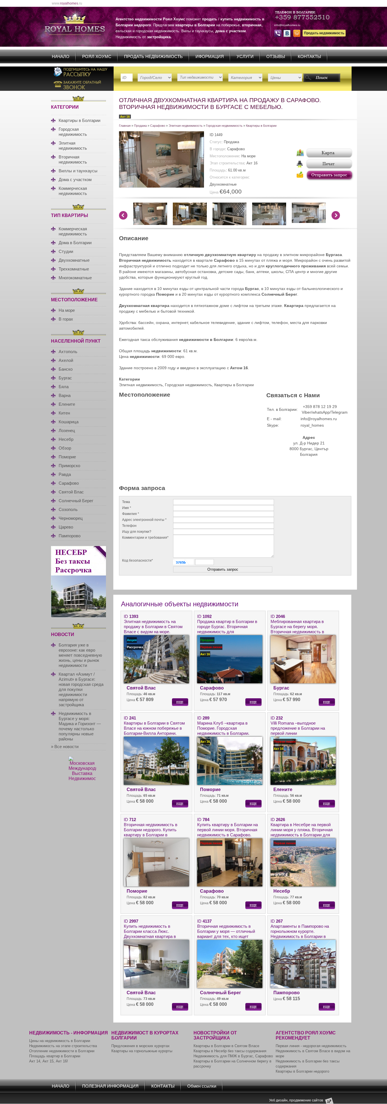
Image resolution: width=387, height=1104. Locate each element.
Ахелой (66, 360)
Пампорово (69, 535)
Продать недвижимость (324, 33)
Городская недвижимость (73, 132)
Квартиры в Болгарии (79, 120)
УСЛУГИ (245, 56)
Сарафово (69, 483)
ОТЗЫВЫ (275, 56)
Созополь (68, 509)
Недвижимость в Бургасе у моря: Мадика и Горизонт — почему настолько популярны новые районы (80, 726)
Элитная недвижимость (73, 146)
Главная (125, 125)
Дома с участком (75, 179)
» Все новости (64, 746)
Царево (66, 527)
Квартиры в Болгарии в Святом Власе (226, 1046)
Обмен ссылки (201, 1086)
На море (67, 310)
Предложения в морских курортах (140, 1046)
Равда (65, 474)
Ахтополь (68, 351)
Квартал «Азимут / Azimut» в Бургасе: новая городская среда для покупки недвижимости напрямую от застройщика (81, 689)
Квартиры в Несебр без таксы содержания (230, 1051)
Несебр (66, 439)
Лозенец (67, 430)
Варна (65, 395)
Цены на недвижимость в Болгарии (59, 1041)
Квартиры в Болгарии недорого (302, 1071)
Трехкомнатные (74, 269)
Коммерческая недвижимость (73, 191)
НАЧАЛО (60, 56)
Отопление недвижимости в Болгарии (61, 1051)
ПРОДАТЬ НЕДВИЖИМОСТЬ (153, 56)
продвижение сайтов (306, 1100)
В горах (66, 319)
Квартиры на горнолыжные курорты (141, 1051)
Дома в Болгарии (75, 242)
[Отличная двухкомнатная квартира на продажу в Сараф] (161, 186)
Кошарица (68, 421)
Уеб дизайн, (279, 1100)
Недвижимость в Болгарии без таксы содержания (307, 1063)
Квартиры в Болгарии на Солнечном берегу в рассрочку (232, 1063)
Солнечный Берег (76, 500)
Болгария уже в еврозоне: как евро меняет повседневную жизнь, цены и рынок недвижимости (80, 655)
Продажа (140, 125)
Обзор (65, 448)
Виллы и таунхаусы (78, 170)
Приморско (69, 465)
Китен (64, 413)
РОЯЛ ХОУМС (96, 56)
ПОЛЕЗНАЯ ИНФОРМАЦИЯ (110, 1086)
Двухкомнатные (74, 260)
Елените (67, 404)
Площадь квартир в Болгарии (54, 1056)
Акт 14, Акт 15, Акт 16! (48, 1061)
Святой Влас (71, 491)
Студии (66, 251)
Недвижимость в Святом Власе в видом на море (313, 1053)
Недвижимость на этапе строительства (63, 1046)
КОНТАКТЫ (309, 56)
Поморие (67, 456)
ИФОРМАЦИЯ (209, 56)
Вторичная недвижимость (73, 159)
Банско (66, 369)
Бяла (64, 386)
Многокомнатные (75, 277)
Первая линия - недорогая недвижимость (311, 1046)
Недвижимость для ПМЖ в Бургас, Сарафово (233, 1056)
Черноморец (71, 518)
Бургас (65, 377)
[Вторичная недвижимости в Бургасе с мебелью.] (309, 221)
